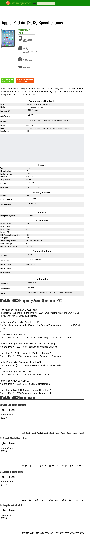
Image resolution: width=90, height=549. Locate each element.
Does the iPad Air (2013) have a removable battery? (25, 390)
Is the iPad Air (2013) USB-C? (14, 381)
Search (34, 3)
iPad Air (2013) (24, 31)
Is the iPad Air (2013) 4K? (12, 334)
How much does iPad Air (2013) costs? (19, 310)
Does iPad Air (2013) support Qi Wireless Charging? (25, 353)
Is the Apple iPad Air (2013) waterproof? (19, 322)
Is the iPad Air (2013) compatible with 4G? (20, 362)
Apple (20, 29)
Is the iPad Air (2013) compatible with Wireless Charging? (28, 344)
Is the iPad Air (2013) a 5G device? (17, 371)
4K (72, 337)
